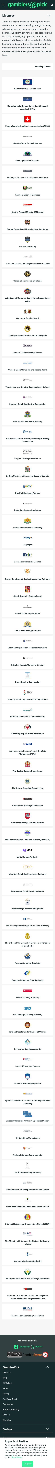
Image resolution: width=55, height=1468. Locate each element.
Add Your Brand (10, 1399)
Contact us (8, 1404)
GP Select (7, 1383)
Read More (17, 1458)
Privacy (6, 1394)
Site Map (7, 1420)
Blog (5, 1378)
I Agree (27, 1464)
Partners (6, 1415)
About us (7, 1373)
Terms (5, 1388)
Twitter (38, 1347)
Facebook (25, 1347)
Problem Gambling (11, 1410)
